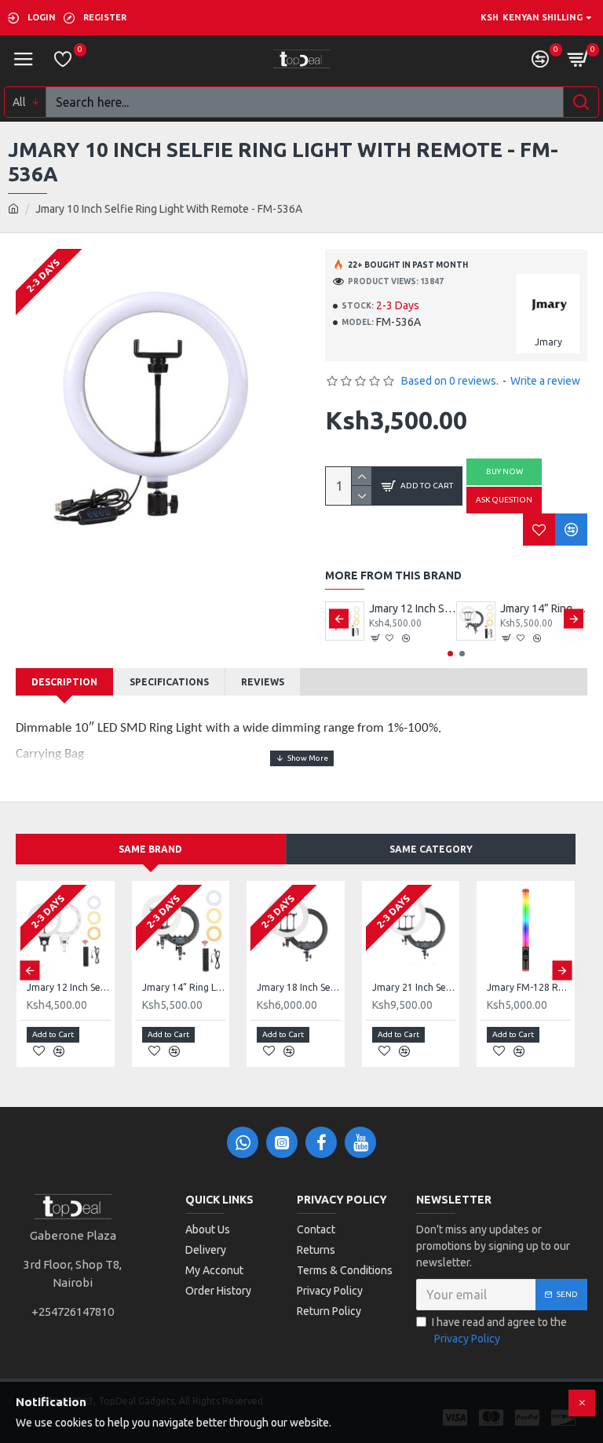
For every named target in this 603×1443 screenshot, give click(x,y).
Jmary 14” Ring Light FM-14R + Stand (543, 608)
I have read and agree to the (499, 1330)
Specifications (169, 682)
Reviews (262, 682)
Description (64, 682)
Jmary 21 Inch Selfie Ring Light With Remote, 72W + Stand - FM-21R (414, 987)
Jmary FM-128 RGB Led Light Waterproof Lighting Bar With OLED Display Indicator (529, 987)
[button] (339, 619)
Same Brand (150, 849)
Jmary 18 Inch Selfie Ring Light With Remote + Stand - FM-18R (299, 987)
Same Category (431, 849)
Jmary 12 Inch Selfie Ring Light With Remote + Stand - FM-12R (412, 608)
